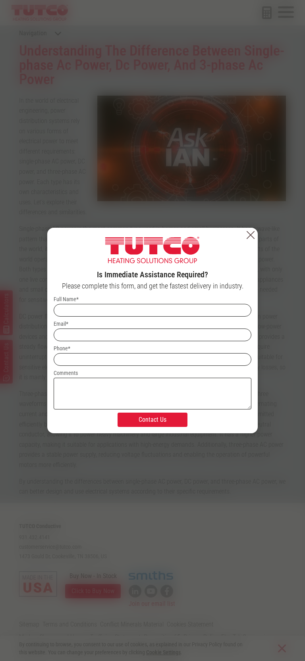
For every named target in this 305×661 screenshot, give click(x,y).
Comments (66, 373)
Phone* (62, 348)
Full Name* (66, 299)
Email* (61, 324)
